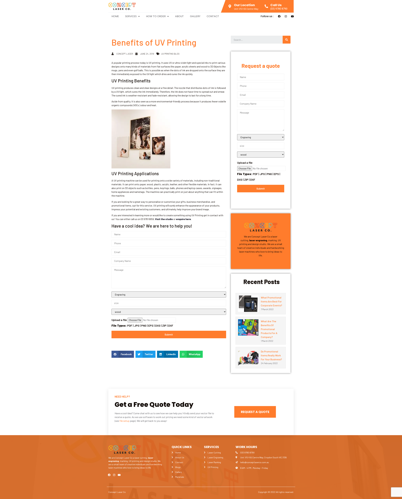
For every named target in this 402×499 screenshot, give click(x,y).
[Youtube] (292, 16)
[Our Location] (230, 6)
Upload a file (142, 322)
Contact (213, 16)
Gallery (195, 16)
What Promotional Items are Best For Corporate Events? (271, 301)
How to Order (156, 16)
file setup (124, 420)
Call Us (276, 5)
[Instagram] (285, 16)
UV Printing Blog (170, 53)
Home (115, 16)
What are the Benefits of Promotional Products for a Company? (269, 329)
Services (131, 16)
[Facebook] (279, 16)
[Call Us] (266, 6)
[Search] (287, 40)
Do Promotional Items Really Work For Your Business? (271, 355)
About (179, 16)
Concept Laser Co (117, 492)
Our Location (244, 5)
